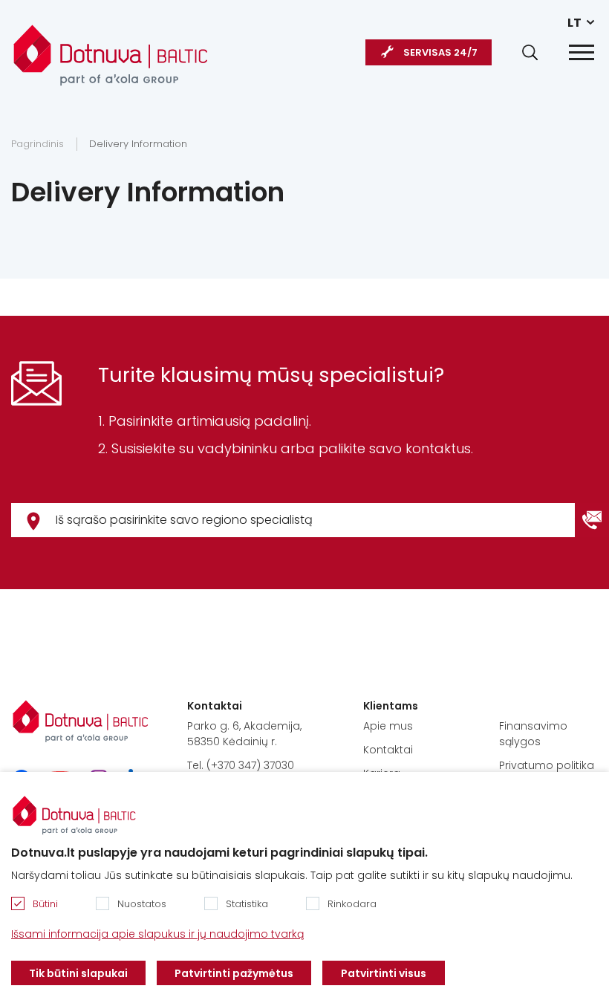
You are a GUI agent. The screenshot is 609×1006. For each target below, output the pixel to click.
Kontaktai (388, 749)
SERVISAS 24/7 (440, 52)
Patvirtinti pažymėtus (234, 973)
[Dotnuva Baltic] (110, 47)
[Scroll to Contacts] (592, 520)
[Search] (529, 52)
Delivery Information (138, 144)
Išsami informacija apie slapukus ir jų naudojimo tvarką (157, 934)
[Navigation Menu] (581, 52)
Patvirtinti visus (383, 973)
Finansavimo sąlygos (533, 733)
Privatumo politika (546, 765)
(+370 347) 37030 (250, 765)
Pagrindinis (37, 144)
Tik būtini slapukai (78, 973)
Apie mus (388, 725)
